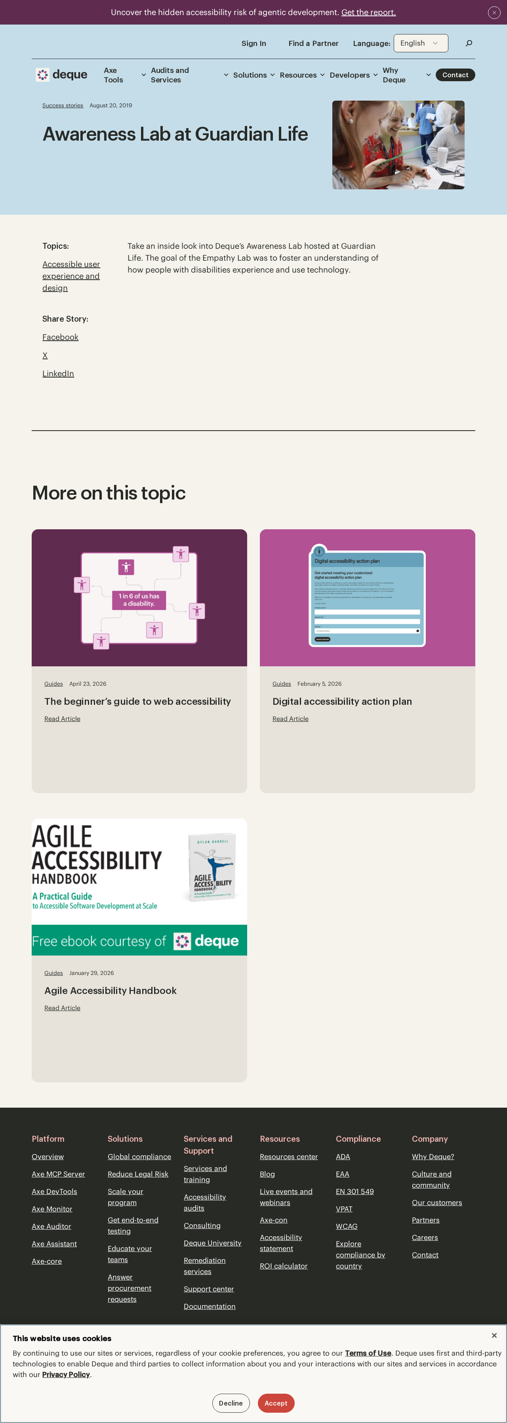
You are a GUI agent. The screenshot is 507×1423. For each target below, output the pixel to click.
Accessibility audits (205, 1202)
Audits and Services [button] (170, 74)
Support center (209, 1288)
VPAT (344, 1208)
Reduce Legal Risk (138, 1174)
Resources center (289, 1156)
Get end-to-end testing (133, 1225)
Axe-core (47, 1261)
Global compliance (139, 1156)
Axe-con (274, 1220)
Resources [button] (298, 75)
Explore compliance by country (360, 1254)
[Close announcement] (494, 12)
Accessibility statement (281, 1243)
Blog (267, 1174)
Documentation (210, 1306)
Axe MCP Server (58, 1174)
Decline (231, 1403)
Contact (455, 75)
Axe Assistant (54, 1243)
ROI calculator (284, 1265)
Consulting (202, 1225)
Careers (425, 1237)
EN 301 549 (355, 1191)
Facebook (60, 337)
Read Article (62, 719)
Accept (276, 1403)
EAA (342, 1174)
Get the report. (368, 12)
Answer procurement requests (129, 1288)
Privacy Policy (66, 1374)
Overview (48, 1156)
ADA (343, 1156)
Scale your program (125, 1197)
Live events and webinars (286, 1197)
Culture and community (432, 1179)
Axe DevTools (54, 1191)
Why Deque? (433, 1156)
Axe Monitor (52, 1208)
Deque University (213, 1243)
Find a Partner (313, 43)
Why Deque (394, 74)
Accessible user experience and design (71, 276)
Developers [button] (350, 75)
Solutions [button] (250, 75)
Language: (372, 43)
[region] (253, 1373)
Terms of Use (368, 1353)
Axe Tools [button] (113, 74)
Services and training (205, 1174)
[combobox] (421, 43)
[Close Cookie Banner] (494, 1335)
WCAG (347, 1226)
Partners (426, 1220)
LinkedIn (58, 373)
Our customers (437, 1202)
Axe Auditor (51, 1226)
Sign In (254, 43)
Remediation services (205, 1266)
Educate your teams (130, 1254)
